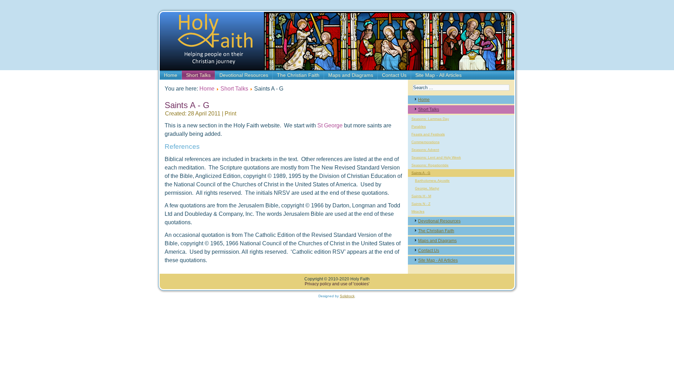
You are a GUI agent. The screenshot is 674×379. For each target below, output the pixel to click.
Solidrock (347, 296)
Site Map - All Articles (438, 75)
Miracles (417, 211)
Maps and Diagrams (350, 75)
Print (230, 114)
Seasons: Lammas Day (430, 119)
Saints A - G (420, 173)
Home (170, 75)
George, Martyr (427, 188)
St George (330, 125)
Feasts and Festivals (428, 134)
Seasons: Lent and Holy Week (436, 157)
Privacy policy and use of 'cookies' (337, 283)
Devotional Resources (243, 75)
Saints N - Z (420, 204)
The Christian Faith (298, 75)
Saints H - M (421, 196)
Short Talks (198, 75)
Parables (418, 126)
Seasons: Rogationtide (430, 165)
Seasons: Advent (425, 150)
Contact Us (394, 75)
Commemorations (425, 142)
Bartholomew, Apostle (432, 180)
